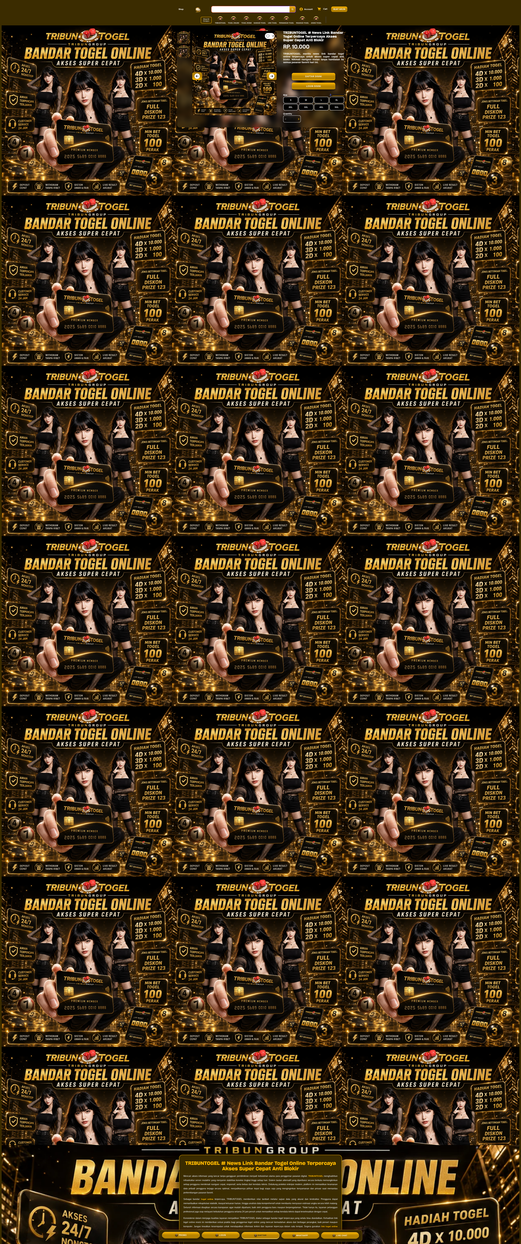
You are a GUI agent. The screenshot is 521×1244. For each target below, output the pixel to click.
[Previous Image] (197, 76)
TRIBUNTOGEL (315, 1176)
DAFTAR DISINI (313, 76)
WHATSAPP (302, 1235)
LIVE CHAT (341, 1235)
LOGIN (222, 1235)
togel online (207, 1199)
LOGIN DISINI (313, 86)
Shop (181, 9)
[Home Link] (197, 9)
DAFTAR (262, 1235)
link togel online (329, 1226)
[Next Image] (272, 76)
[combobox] (251, 9)
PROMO (183, 1235)
